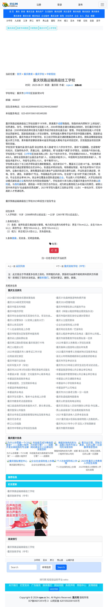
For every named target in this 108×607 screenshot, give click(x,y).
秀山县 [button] (46, 20)
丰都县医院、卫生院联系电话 (22, 383)
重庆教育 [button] (95, 11)
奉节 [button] (38, 20)
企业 (61, 177)
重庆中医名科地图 (16, 306)
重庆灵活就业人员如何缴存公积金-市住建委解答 (80, 405)
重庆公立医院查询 (65, 320)
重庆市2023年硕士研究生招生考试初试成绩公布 (80, 365)
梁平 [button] (98, 20)
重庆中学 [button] (43, 28)
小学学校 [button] (52, 28)
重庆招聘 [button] (58, 11)
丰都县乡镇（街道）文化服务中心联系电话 (28, 374)
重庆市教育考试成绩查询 (19, 401)
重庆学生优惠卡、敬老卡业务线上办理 (26, 396)
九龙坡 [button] (18, 20)
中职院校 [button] (34, 28)
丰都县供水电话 (15, 392)
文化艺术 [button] (69, 15)
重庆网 (75, 597)
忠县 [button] (92, 20)
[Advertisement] (54, 51)
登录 (59, 4)
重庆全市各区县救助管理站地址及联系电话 (28, 414)
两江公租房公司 (15, 347)
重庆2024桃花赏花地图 (19, 302)
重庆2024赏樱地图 (65, 302)
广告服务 (36, 585)
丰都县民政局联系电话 (18, 378)
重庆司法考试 (14, 419)
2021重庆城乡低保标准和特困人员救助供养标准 (80, 419)
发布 (80, 4)
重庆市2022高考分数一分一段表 (72, 392)
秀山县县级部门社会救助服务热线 (73, 410)
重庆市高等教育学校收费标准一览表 (74, 338)
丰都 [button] (79, 20)
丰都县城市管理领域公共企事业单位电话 (76, 374)
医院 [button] (62, 15)
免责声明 (70, 585)
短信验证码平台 (55, 579)
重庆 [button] (18, 11)
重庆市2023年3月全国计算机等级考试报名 (28, 369)
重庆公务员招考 (15, 324)
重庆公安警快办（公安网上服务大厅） (26, 320)
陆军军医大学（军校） (18, 365)
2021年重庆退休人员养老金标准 (72, 414)
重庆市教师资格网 (65, 428)
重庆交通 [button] (30, 11)
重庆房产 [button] (40, 11)
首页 (19, 74)
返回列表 (20, 266)
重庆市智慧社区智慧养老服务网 (23, 333)
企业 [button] (76, 15)
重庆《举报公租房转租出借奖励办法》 (75, 311)
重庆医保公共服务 (16, 410)
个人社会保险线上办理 (18, 329)
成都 (60, 123)
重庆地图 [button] (77, 11)
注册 (39, 4)
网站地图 (58, 585)
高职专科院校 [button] (23, 28)
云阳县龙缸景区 (15, 356)
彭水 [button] (72, 20)
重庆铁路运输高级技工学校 (20, 491)
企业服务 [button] (45, 15)
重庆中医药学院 (15, 311)
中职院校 (51, 74)
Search (61, 567)
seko (65, 579)
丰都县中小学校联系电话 (68, 383)
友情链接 (92, 585)
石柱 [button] (85, 20)
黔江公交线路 (14, 423)
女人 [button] (82, 15)
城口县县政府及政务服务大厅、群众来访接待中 (31, 405)
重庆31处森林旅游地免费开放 (71, 297)
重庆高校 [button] (11, 28)
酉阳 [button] (53, 20)
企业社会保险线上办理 (67, 324)
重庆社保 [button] (27, 15)
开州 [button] (59, 20)
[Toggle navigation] (102, 4)
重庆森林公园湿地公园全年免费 (72, 347)
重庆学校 (39, 74)
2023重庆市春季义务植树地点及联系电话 (76, 351)
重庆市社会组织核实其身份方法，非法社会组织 (31, 315)
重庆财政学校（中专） (75, 266)
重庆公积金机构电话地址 (68, 401)
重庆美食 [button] (17, 15)
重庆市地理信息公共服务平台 (71, 306)
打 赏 (54, 250)
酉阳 (17, 184)
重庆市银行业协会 (16, 360)
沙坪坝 (27, 93)
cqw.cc (69, 85)
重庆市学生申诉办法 (66, 360)
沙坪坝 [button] (9, 20)
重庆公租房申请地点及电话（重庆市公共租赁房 (80, 333)
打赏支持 (25, 585)
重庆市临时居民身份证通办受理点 (73, 315)
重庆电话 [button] (36, 15)
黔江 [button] (32, 20)
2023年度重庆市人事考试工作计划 (24, 351)
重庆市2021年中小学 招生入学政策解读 (76, 423)
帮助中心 (81, 585)
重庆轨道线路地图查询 (67, 396)
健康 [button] (92, 15)
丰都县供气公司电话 (66, 387)
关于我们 (13, 585)
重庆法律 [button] (54, 15)
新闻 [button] (23, 11)
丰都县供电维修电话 (17, 387)
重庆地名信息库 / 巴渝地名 (69, 329)
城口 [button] (66, 20)
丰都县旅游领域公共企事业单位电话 (74, 369)
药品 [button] (87, 15)
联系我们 (44, 277)
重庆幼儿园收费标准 (17, 338)
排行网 (43, 579)
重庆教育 (28, 74)
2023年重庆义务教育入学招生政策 (73, 342)
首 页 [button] (11, 11)
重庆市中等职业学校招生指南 (22, 428)
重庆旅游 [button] (86, 11)
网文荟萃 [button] (67, 11)
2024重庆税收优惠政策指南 (21, 297)
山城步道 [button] (70, 560)
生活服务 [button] (49, 11)
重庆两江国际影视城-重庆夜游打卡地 (25, 342)
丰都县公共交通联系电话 (68, 378)
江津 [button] (25, 20)
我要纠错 (78, 85)
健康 (14, 238)
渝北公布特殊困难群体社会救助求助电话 (76, 356)
